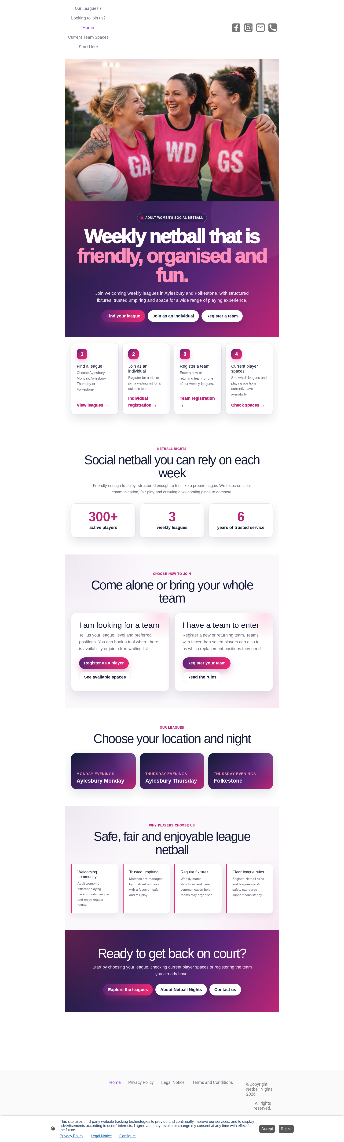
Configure (127, 1136)
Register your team (206, 663)
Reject (286, 1129)
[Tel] (272, 27)
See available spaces (105, 677)
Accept (267, 1129)
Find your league (123, 316)
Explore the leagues (128, 989)
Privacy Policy (71, 1136)
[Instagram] (248, 27)
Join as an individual (173, 316)
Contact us (225, 989)
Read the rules (201, 677)
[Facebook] (236, 27)
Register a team (222, 316)
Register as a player (104, 663)
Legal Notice (101, 1136)
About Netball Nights (181, 989)
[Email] (260, 27)
